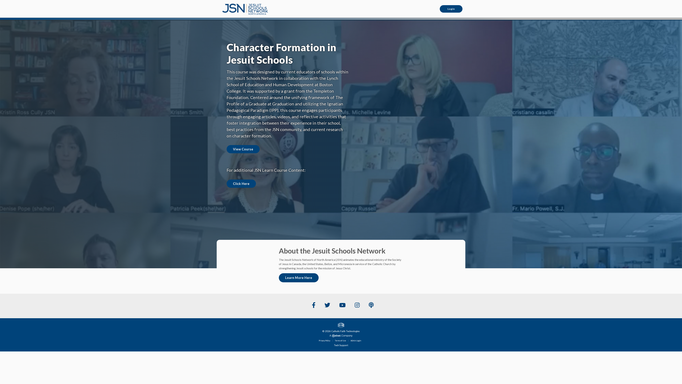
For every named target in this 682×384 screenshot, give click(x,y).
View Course (243, 149)
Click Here (241, 184)
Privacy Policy (324, 341)
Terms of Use (340, 341)
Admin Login (356, 341)
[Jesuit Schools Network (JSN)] (245, 8)
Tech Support (341, 345)
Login (451, 8)
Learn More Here (298, 278)
